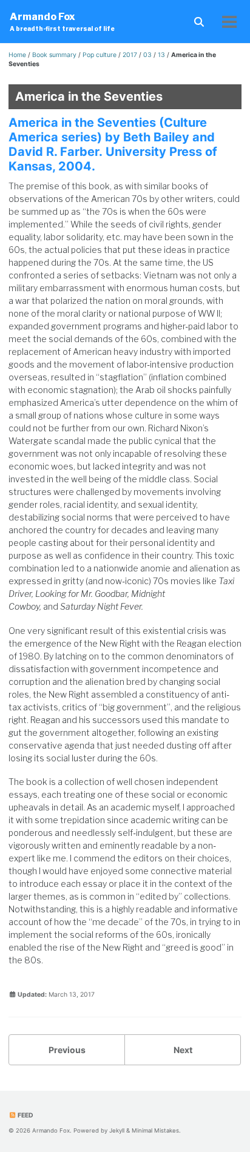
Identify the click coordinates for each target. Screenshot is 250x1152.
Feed (24, 1115)
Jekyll (116, 1130)
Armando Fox (62, 21)
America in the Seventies (89, 96)
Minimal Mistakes (155, 1130)
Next (183, 1050)
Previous (67, 1050)
